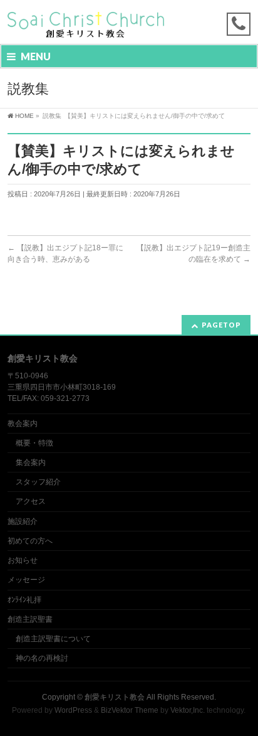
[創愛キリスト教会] (86, 23)
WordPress (73, 710)
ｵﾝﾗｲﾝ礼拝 (24, 599)
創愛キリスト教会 (115, 697)
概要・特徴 (34, 443)
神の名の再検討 (42, 658)
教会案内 (23, 423)
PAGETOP (221, 325)
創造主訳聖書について (53, 638)
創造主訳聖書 (30, 619)
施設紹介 (23, 521)
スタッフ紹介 (38, 481)
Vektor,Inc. (187, 710)
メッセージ (26, 579)
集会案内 (31, 462)
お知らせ (23, 560)
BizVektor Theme (129, 710)
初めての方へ (30, 540)
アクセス (31, 501)
